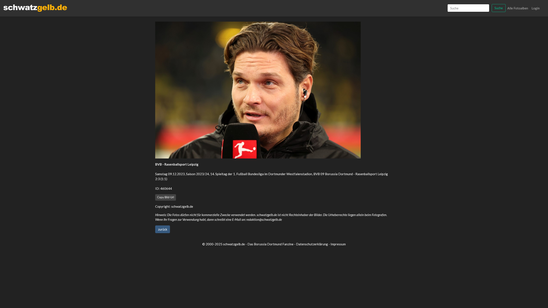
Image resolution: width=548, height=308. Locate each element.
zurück (162, 229)
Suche (498, 8)
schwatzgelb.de (182, 206)
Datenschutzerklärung (312, 244)
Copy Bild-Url (165, 197)
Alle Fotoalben (517, 8)
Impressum (338, 244)
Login (536, 8)
